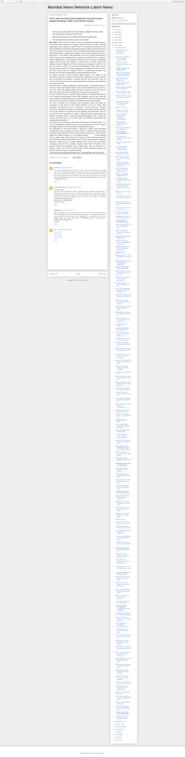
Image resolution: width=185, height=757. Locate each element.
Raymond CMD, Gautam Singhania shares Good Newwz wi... (123, 383)
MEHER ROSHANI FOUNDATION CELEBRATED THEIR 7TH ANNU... (122, 608)
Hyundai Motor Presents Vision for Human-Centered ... (122, 356)
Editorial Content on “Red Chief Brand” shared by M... (123, 256)
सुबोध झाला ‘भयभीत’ (120, 252)
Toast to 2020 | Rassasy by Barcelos (122, 703)
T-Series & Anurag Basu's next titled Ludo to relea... (123, 538)
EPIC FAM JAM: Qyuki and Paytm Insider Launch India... (122, 103)
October (118, 724)
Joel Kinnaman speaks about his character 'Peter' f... (122, 487)
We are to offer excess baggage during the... (122, 410)
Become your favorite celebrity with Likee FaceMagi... (121, 367)
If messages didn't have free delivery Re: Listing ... (123, 568)
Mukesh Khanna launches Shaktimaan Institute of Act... (123, 296)
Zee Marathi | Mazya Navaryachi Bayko (121, 717)
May (117, 737)
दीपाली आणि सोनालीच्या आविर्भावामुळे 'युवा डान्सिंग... (122, 221)
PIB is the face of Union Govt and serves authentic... (122, 597)
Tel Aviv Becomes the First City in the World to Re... (123, 226)
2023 (116, 35)
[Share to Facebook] (79, 157)
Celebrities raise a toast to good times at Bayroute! (123, 682)
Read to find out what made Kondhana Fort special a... (122, 302)
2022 (116, 37)
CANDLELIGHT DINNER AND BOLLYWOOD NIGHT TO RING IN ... (122, 74)
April (117, 740)
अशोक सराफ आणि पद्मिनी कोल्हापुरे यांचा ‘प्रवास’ (121, 174)
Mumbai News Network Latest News (80, 7)
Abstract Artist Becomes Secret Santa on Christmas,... (122, 497)
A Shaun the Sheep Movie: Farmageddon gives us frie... (122, 242)
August (118, 729)
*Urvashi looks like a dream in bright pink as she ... (123, 393)
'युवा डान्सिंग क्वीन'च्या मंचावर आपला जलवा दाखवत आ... (122, 492)
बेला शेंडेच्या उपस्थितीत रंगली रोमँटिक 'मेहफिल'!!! (122, 69)
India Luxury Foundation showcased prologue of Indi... (123, 441)
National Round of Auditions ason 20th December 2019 (122, 555)
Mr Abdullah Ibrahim (60, 187)
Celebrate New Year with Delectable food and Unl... (122, 481)
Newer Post (53, 274)
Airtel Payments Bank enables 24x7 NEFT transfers (122, 642)
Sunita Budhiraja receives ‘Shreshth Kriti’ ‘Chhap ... (123, 197)
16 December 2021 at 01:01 (64, 229)
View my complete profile (119, 20)
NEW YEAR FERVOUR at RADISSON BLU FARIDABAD (123, 262)
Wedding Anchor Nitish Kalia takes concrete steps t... (122, 515)
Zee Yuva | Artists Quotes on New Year (123, 208)
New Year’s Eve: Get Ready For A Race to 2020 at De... (122, 584)
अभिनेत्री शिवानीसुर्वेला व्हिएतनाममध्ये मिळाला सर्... (122, 132)
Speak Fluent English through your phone (122, 153)
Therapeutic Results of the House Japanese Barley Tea (122, 163)
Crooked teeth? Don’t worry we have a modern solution (121, 436)
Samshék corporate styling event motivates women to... (123, 618)
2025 (116, 29)
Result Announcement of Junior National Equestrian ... (122, 278)
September (119, 726)
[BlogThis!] (75, 157)
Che (55, 229)
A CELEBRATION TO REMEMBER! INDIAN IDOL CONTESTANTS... (123, 447)
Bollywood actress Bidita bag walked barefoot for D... (123, 313)
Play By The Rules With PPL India (122, 692)
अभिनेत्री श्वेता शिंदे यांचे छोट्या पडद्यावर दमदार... (122, 237)
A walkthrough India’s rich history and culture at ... (123, 217)
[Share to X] (77, 157)
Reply (55, 181)
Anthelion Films (120, 519)
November (119, 721)
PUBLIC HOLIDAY (120, 107)
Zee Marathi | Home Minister (121, 324)
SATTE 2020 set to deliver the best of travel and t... (123, 350)
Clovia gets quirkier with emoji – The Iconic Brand (122, 578)
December (119, 47)
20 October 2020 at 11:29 (74, 187)
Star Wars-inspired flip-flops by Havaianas (122, 212)
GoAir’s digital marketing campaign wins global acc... (122, 399)
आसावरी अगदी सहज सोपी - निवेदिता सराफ (121, 79)
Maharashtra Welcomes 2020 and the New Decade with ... (122, 248)
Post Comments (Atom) (81, 280)
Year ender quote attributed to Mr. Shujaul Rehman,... (123, 137)
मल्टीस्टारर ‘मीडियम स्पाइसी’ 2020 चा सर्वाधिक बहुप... (122, 267)
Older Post (102, 274)
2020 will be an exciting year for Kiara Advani (122, 388)
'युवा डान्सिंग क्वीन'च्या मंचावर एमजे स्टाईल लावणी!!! (122, 329)
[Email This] (73, 157)
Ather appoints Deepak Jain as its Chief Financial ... (122, 654)
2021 (116, 40)
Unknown (57, 167)
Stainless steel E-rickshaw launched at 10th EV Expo (123, 666)
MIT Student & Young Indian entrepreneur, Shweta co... (122, 334)
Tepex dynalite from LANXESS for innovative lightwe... (122, 624)
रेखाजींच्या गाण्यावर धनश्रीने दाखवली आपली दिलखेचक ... (123, 713)
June (117, 734)
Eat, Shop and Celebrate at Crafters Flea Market (123, 613)
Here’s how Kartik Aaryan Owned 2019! (123, 128)
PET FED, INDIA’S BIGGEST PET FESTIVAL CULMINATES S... (121, 117)
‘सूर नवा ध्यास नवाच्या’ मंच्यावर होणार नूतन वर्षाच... (122, 430)
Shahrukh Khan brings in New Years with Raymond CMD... (122, 58)
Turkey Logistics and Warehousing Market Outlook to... (122, 425)
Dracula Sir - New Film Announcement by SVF (123, 522)
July (117, 732)
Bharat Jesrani (118, 18)
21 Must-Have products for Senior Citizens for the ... (122, 344)
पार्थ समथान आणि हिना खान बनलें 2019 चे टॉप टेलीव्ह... (123, 88)
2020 (116, 42)
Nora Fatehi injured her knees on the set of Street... (122, 509)
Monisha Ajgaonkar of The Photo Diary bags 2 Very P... (123, 660)
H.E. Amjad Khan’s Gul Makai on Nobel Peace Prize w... (123, 475)
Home (78, 274)
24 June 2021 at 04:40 (68, 210)
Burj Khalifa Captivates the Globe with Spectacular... (122, 51)
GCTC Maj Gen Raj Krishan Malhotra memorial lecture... (121, 148)
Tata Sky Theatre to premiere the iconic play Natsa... (123, 64)
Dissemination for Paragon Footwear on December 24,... (122, 561)
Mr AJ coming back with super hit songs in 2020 (123, 92)
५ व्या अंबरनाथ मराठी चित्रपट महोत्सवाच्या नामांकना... (122, 573)
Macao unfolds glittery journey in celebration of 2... (122, 708)
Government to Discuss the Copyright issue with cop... (123, 203)
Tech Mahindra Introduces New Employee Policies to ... (123, 648)
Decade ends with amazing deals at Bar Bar (122, 284)
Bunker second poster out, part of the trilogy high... (122, 158)
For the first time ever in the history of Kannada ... (123, 543)
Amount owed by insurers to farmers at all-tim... (123, 339)
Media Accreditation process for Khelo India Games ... (123, 453)
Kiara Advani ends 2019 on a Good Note (122, 602)
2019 (116, 45)
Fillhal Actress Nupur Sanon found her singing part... (121, 687)
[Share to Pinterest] (81, 157)
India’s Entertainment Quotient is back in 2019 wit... (121, 469)
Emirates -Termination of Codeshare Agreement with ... (123, 361)
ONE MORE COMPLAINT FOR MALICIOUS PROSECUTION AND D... (123, 186)
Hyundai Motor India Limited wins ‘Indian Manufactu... (122, 677)
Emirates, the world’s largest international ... (122, 110)
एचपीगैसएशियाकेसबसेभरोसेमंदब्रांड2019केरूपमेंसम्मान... (123, 464)
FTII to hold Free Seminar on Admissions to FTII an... (123, 636)
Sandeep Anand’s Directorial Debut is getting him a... (121, 123)
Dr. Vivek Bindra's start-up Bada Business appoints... (123, 532)
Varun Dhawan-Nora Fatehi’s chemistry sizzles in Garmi (121, 169)
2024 (116, 32)
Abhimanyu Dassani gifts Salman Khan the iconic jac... (123, 377)
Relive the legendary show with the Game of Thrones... (123, 232)
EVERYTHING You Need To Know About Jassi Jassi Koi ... (122, 272)
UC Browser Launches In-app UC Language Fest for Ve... (123, 697)
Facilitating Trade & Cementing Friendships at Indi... (123, 180)
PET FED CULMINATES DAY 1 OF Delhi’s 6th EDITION (122, 290)
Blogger (102, 753)
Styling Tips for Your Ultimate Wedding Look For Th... (123, 459)
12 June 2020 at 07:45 (66, 167)
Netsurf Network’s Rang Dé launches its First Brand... (122, 591)
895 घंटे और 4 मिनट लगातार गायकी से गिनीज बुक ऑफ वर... (122, 549)
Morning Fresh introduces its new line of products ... (123, 97)
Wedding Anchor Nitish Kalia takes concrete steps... (122, 503)
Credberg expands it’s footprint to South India (123, 527)
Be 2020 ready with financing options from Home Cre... (122, 319)
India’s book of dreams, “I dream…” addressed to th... (123, 415)
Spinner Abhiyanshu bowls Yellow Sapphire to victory (123, 308)
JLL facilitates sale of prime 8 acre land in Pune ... (122, 630)
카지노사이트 (57, 232)
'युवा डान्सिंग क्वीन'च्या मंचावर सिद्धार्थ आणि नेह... (122, 83)
